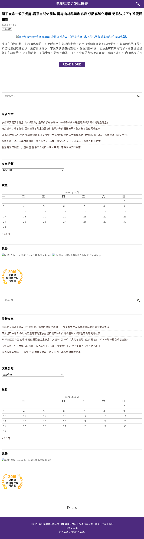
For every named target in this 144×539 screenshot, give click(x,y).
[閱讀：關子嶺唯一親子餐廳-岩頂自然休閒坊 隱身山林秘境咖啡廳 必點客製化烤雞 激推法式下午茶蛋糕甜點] (72, 36)
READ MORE (72, 64)
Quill (75, 528)
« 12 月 (6, 233)
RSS (74, 508)
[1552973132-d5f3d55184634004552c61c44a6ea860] (12, 286)
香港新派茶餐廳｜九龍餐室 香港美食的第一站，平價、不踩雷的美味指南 (41, 147)
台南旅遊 (6, 29)
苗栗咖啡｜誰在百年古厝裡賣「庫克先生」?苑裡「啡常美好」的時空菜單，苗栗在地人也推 (51, 141)
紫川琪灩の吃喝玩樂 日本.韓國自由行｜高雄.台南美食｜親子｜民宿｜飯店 (76, 524)
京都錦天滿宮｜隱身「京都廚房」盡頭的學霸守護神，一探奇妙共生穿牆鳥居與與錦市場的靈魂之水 (55, 122)
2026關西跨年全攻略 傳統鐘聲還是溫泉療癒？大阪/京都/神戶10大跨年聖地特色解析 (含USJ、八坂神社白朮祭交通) (65, 135)
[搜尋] (138, 96)
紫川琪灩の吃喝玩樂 (72, 4)
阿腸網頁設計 (77, 531)
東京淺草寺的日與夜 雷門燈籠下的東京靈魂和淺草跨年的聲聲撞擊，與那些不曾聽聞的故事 (51, 128)
